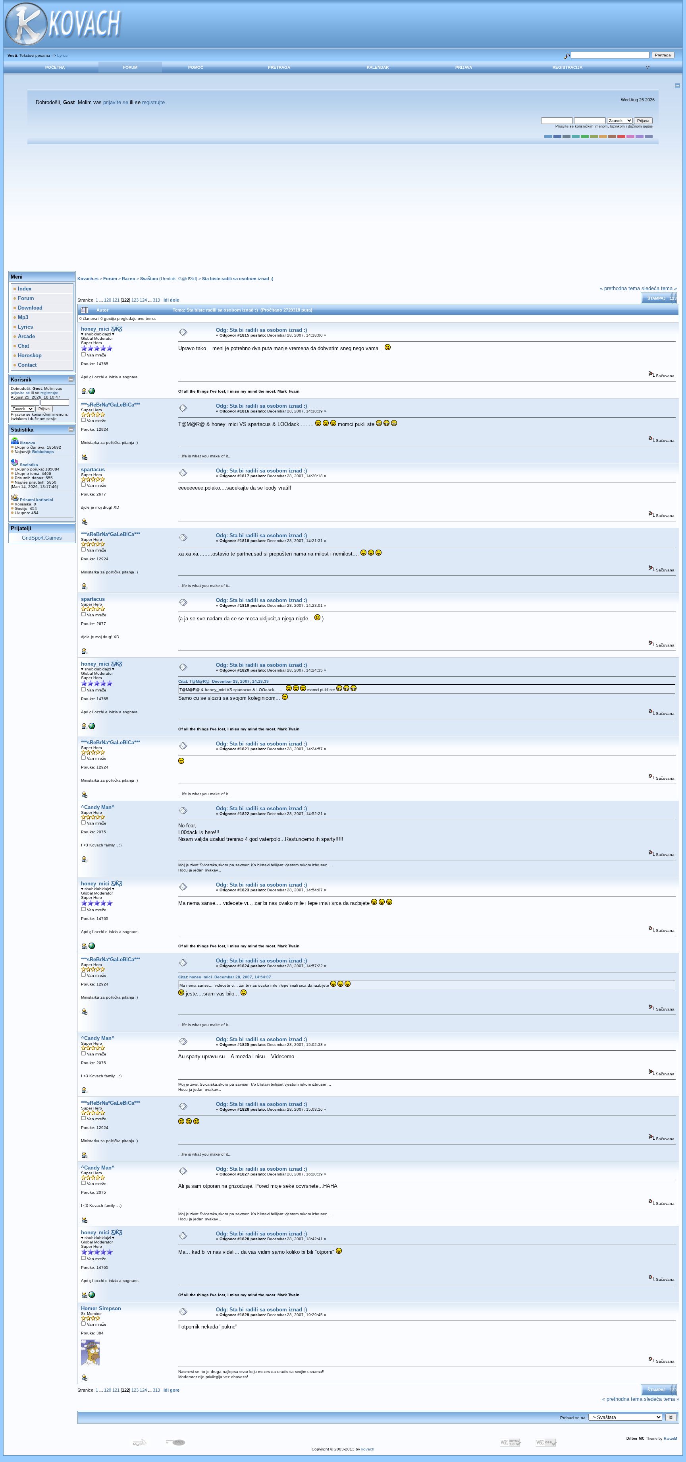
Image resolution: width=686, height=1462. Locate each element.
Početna (55, 67)
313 (156, 300)
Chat (22, 346)
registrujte (153, 102)
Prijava (463, 67)
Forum (130, 67)
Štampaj (656, 298)
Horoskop (29, 355)
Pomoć (195, 67)
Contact (26, 365)
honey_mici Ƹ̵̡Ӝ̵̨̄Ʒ (101, 329)
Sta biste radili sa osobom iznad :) (238, 278)
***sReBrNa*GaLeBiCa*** (110, 405)
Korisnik (21, 380)
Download (29, 308)
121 (115, 300)
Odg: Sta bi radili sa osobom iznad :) (261, 330)
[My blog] (92, 393)
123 (135, 300)
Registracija (567, 67)
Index (23, 289)
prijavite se (115, 102)
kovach (367, 1449)
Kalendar (378, 67)
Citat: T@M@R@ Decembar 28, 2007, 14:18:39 (223, 681)
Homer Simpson (101, 1308)
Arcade (25, 336)
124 (143, 300)
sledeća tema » (659, 288)
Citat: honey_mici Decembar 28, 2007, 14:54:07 (224, 977)
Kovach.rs (87, 278)
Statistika (22, 430)
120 (107, 300)
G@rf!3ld (187, 278)
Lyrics (62, 55)
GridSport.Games (42, 538)
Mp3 (22, 317)
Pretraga (279, 67)
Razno (128, 278)
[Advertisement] (343, 207)
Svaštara (149, 278)
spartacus (93, 469)
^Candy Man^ (98, 807)
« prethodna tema (620, 288)
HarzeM (670, 1439)
